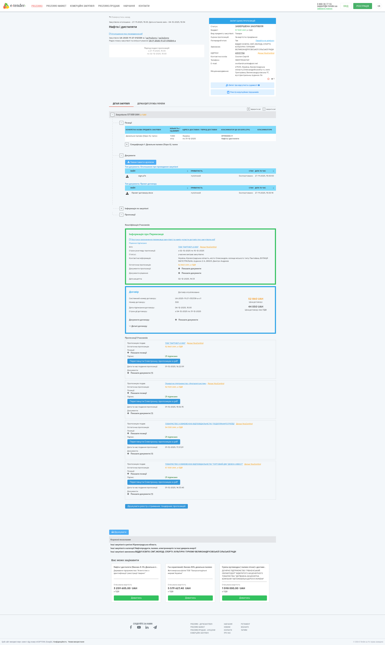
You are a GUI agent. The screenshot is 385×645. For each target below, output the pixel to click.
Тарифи (244, 630)
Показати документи (191, 268)
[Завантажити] (127, 177)
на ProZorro (151, 38)
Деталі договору (139, 326)
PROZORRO (37, 6)
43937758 (240, 53)
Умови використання (76, 642)
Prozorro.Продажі (109, 6)
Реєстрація (362, 6)
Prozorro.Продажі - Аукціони (202, 630)
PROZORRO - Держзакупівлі (201, 624)
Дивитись (136, 598)
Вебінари (245, 627)
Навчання (129, 6)
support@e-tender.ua (327, 6)
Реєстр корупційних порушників (244, 92)
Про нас (227, 633)
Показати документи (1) (142, 373)
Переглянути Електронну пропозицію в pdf (154, 361)
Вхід (345, 6)
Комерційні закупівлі (82, 6)
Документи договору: (139, 320)
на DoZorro (164, 38)
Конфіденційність (60, 642)
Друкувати (120, 532)
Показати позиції (139, 353)
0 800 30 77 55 (324, 4)
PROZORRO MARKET (56, 6)
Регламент (245, 624)
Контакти (144, 6)
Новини (227, 627)
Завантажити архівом (142, 162)
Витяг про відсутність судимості (243, 85)
